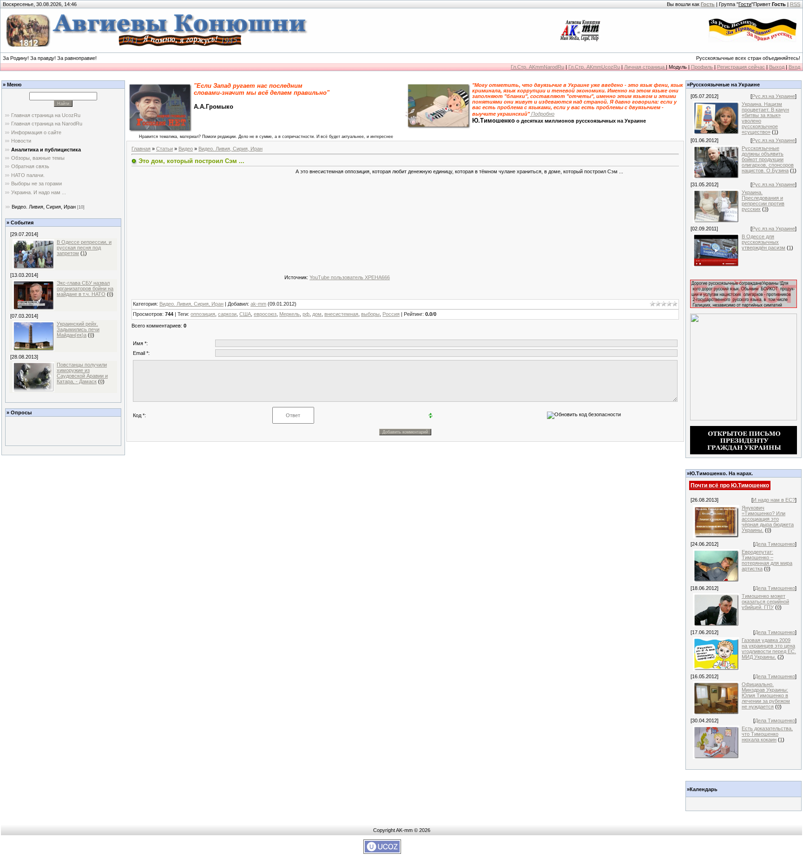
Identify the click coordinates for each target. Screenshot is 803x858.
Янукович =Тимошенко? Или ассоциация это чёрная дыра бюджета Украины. (768, 519)
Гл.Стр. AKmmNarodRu (537, 67)
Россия (391, 314)
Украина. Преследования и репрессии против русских (763, 201)
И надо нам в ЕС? (774, 500)
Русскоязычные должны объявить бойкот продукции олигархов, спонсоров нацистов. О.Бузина (768, 159)
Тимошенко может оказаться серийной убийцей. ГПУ (765, 601)
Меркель (289, 314)
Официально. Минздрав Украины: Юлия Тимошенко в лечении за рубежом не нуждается (766, 695)
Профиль (702, 67)
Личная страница (645, 67)
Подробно (542, 114)
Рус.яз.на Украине (773, 96)
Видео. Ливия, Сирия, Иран (44, 207)
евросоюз (265, 314)
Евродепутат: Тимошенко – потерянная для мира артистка (767, 560)
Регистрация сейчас (741, 67)
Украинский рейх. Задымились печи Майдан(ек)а (78, 329)
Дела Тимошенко (775, 544)
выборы (370, 314)
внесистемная (341, 314)
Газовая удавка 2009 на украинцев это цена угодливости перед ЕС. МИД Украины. (769, 648)
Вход (794, 67)
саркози (227, 314)
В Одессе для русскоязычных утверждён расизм (763, 242)
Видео (185, 148)
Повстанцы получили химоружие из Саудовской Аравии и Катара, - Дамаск (82, 373)
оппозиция (203, 314)
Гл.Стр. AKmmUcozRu (594, 67)
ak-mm (258, 304)
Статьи (164, 148)
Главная (141, 148)
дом (317, 314)
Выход (776, 67)
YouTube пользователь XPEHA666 (349, 277)
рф (306, 314)
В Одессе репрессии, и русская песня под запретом (84, 247)
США (245, 314)
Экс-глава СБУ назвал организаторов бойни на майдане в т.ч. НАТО (85, 288)
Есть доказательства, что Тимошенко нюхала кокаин (767, 734)
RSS (795, 4)
